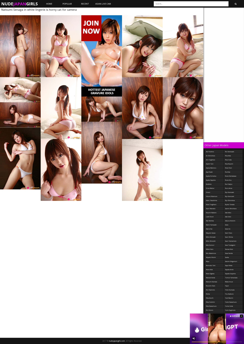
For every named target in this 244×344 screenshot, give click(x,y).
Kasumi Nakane (211, 213)
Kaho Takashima (211, 200)
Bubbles (208, 184)
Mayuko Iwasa (210, 233)
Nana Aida (209, 269)
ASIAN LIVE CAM (103, 3)
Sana (226, 225)
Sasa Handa (229, 253)
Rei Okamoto (210, 290)
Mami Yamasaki (211, 225)
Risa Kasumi (229, 164)
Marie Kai (209, 229)
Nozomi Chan (210, 286)
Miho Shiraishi (211, 241)
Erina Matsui (210, 188)
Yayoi (227, 286)
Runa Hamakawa (230, 176)
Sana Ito (227, 229)
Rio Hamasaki (229, 152)
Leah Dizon (210, 217)
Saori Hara (228, 233)
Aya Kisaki (209, 172)
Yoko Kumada (229, 290)
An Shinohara (210, 156)
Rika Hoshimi (210, 302)
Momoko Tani (210, 265)
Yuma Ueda (229, 306)
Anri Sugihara (210, 160)
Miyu (207, 261)
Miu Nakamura (211, 253)
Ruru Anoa (228, 188)
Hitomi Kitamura (211, 196)
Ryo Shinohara (230, 200)
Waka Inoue (229, 282)
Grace (208, 192)
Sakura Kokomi (230, 221)
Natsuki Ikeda (210, 278)
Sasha (227, 257)
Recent (85, 3)
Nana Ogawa (210, 274)
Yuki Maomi (229, 298)
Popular (67, 3)
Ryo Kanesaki (229, 192)
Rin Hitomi (209, 310)
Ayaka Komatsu (211, 176)
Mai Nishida (210, 221)
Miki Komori (210, 245)
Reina (208, 294)
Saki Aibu (228, 213)
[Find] (235, 3)
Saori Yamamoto (230, 241)
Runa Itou (228, 180)
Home (49, 3)
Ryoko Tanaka (229, 204)
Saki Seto (228, 217)
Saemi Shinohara (231, 208)
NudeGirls (19, 3)
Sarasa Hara (229, 249)
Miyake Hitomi (211, 257)
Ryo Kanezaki (229, 196)
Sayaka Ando (229, 269)
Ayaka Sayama (211, 180)
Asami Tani (209, 164)
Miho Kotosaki (211, 237)
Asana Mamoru (211, 168)
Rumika (227, 172)
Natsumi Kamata (211, 282)
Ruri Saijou (228, 184)
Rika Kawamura (211, 306)
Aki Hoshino (210, 152)
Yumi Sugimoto (230, 310)
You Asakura (229, 294)
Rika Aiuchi (209, 298)
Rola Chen (228, 168)
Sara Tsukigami (230, 245)
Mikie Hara (209, 249)
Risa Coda (228, 160)
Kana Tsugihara (211, 204)
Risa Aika (228, 156)
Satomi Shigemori (231, 261)
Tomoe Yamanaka (231, 278)
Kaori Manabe (210, 208)
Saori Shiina (229, 237)
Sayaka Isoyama (230, 274)
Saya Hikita (228, 265)
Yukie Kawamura (231, 302)
